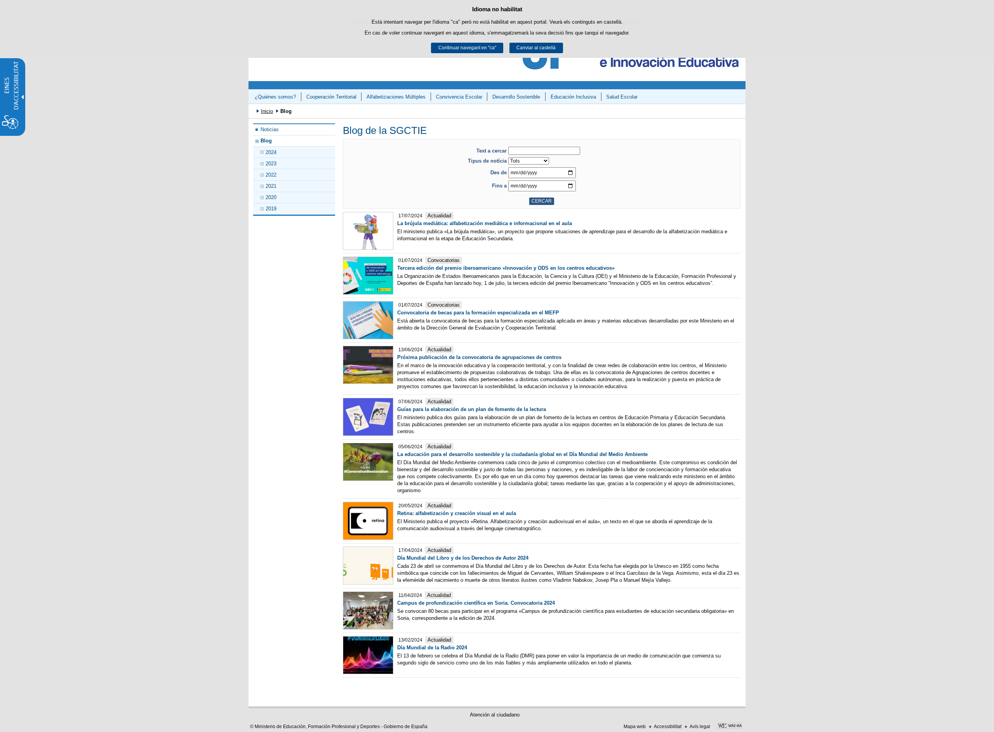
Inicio (267, 111)
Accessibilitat (667, 726)
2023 (271, 164)
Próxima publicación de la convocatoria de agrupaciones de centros (479, 357)
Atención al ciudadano (495, 715)
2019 (271, 209)
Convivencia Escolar (459, 97)
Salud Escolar (622, 97)
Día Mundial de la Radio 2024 (432, 647)
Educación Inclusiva (573, 97)
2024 (271, 152)
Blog (266, 141)
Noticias (270, 129)
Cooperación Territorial (331, 97)
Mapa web (635, 726)
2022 (271, 175)
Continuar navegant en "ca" (467, 47)
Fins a (499, 186)
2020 (271, 197)
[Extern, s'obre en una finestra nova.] (729, 726)
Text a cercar (491, 151)
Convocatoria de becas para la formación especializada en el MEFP (478, 313)
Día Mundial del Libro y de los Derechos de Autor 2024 (462, 558)
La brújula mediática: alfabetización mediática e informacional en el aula (484, 223)
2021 (271, 186)
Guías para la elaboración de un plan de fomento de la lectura (471, 409)
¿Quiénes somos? (275, 97)
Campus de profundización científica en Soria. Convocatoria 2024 (476, 603)
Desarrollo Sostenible (516, 97)
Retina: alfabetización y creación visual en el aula (456, 513)
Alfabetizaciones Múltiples (396, 97)
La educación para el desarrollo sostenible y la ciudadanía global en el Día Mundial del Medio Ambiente (522, 454)
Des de (498, 172)
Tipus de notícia (487, 161)
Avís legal (700, 726)
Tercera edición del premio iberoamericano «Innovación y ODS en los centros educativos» (506, 268)
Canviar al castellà (536, 47)
